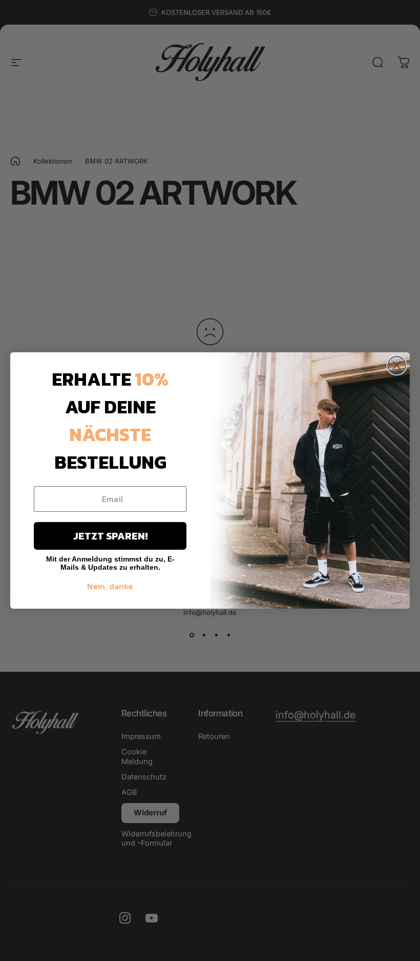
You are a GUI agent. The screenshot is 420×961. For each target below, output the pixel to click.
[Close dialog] (397, 365)
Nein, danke (110, 586)
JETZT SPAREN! (110, 536)
